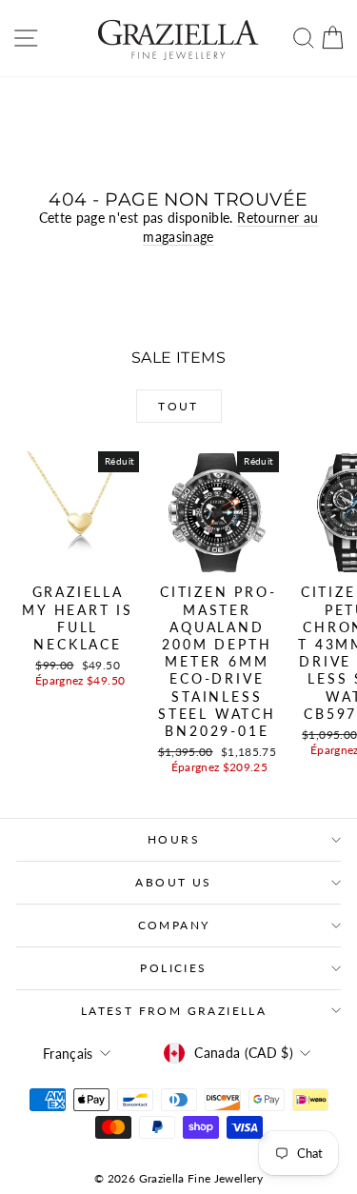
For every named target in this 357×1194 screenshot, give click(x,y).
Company (174, 925)
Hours (174, 839)
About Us (173, 882)
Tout (178, 406)
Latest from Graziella (174, 1011)
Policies (173, 968)
